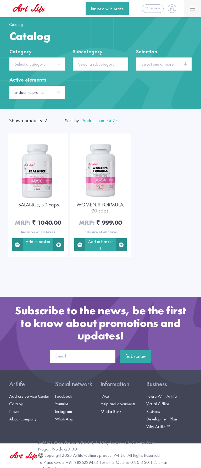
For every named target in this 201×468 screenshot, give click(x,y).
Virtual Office (157, 404)
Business (156, 384)
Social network (73, 384)
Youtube (61, 404)
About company (23, 419)
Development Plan (161, 419)
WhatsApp (64, 419)
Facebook (63, 396)
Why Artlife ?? (158, 426)
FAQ (104, 396)
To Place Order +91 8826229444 (68, 462)
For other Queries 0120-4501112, (128, 462)
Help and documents (117, 404)
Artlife (17, 384)
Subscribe (135, 356)
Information (114, 384)
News (14, 411)
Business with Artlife (107, 8)
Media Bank (110, 411)
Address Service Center (29, 396)
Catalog (16, 404)
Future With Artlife (161, 396)
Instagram (63, 411)
